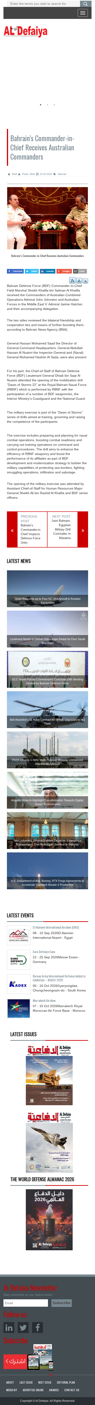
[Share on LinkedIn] (47, 270)
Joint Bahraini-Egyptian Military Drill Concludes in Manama (61, 529)
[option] (46, 70)
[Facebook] (37, 1327)
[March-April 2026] (49, 1076)
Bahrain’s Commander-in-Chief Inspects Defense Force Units (31, 534)
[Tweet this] (32, 270)
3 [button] (54, 104)
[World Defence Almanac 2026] (49, 1219)
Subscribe (28, 1357)
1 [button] (40, 104)
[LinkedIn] (8, 1327)
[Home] (25, 31)
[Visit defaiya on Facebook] (15, 270)
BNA (14, 174)
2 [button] (47, 104)
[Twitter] (23, 1327)
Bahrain (61, 174)
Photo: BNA (28, 174)
